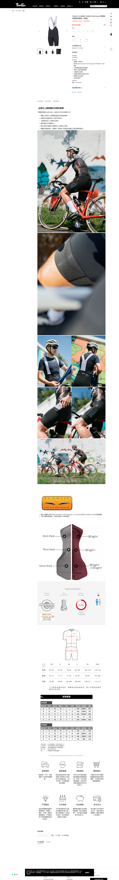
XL (88, 31)
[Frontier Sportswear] (21, 4)
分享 (75, 92)
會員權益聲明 (69, 879)
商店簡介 (46, 877)
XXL (92, 31)
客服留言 (69, 877)
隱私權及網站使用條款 (49, 879)
